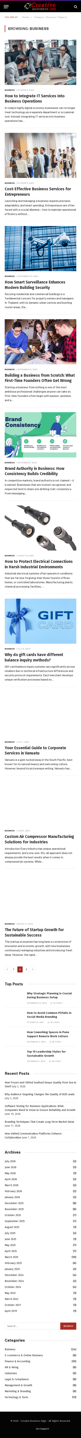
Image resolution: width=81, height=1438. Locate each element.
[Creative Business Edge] (40, 7)
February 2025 (13, 1263)
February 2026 (13, 1191)
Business (10, 1349)
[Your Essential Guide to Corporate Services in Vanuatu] (40, 714)
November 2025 (14, 1209)
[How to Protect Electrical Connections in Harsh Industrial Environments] (40, 528)
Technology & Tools (16, 1397)
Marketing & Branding (18, 1391)
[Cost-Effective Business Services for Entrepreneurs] (40, 155)
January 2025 (12, 1269)
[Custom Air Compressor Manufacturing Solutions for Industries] (40, 803)
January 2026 (12, 1197)
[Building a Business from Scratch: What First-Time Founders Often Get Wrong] (40, 341)
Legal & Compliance (17, 1379)
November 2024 (14, 1281)
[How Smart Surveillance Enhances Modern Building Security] (40, 248)
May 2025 (10, 1245)
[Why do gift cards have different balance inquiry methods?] (40, 621)
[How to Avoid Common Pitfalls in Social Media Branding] (14, 1017)
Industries (11, 1373)
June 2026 (10, 1167)
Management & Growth (18, 1385)
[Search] (75, 6)
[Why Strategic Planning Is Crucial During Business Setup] (14, 997)
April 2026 (11, 1179)
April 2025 (11, 1251)
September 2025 (15, 1221)
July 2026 (10, 1161)
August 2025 (12, 1227)
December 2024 (14, 1275)
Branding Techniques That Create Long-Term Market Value (39, 1121)
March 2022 (11, 1299)
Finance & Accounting (17, 1361)
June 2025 (10, 1239)
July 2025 (10, 1233)
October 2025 (13, 1215)
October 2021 (13, 1305)
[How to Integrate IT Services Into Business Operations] (40, 62)
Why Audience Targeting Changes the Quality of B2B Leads (40, 1094)
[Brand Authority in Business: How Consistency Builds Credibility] (40, 434)
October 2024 (13, 1287)
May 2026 (10, 1173)
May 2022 (10, 1293)
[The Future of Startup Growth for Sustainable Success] (40, 896)
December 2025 (14, 1203)
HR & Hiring (11, 1367)
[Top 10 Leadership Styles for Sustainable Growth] (14, 1055)
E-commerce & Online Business (24, 1355)
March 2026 (11, 1185)
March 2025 (11, 1257)
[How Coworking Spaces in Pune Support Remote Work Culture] (14, 1036)
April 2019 (11, 1311)
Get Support (42, 1428)
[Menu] (6, 6)
